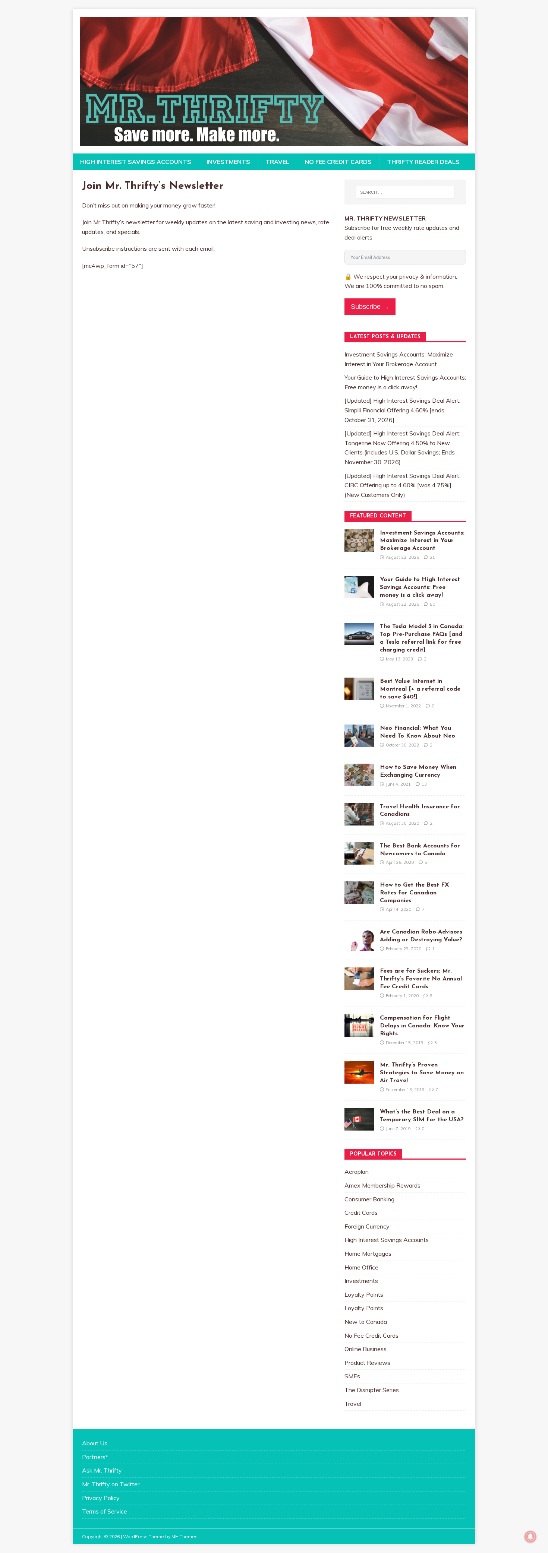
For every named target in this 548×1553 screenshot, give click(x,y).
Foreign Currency (367, 1226)
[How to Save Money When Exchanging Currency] (359, 781)
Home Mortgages (367, 1253)
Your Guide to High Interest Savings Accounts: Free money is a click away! (420, 587)
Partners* (95, 1457)
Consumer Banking (369, 1199)
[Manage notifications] (530, 1537)
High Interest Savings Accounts (135, 161)
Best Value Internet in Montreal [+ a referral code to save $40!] (420, 689)
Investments (228, 161)
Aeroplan (356, 1171)
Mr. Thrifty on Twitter (110, 1484)
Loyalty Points (363, 1294)
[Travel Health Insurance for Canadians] (359, 820)
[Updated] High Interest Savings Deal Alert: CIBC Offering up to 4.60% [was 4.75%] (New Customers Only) (402, 485)
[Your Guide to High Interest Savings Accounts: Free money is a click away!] (359, 593)
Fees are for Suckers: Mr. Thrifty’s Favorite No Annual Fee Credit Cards (421, 979)
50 (432, 604)
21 (432, 557)
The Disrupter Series (371, 1390)
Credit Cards (361, 1212)
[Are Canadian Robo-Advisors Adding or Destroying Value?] (359, 945)
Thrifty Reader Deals (423, 161)
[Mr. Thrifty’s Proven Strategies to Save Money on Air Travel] (359, 1079)
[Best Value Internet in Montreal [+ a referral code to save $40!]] (359, 695)
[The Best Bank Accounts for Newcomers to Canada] (359, 859)
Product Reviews (367, 1362)
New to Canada (365, 1321)
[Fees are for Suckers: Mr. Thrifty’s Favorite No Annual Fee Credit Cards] (359, 985)
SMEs (352, 1376)
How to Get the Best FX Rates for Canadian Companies (414, 893)
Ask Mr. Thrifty (102, 1470)
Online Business (365, 1349)
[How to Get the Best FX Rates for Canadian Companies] (359, 898)
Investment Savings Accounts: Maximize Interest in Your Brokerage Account (422, 541)
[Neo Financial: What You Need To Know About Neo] (359, 742)
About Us (94, 1443)
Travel (277, 161)
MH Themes (184, 1536)
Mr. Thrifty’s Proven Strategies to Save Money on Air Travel (422, 1073)
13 (424, 784)
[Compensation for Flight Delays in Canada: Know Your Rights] (359, 1032)
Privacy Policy (101, 1498)
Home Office (361, 1267)
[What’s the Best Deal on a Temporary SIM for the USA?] (359, 1125)
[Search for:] (405, 192)
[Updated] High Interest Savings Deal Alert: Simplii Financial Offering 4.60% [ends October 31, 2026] (402, 410)
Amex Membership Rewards (382, 1185)
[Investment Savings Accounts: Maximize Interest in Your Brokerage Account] (359, 546)
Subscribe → (370, 306)
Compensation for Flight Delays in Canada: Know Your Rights (422, 1026)
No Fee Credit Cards (338, 161)
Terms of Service (104, 1511)
